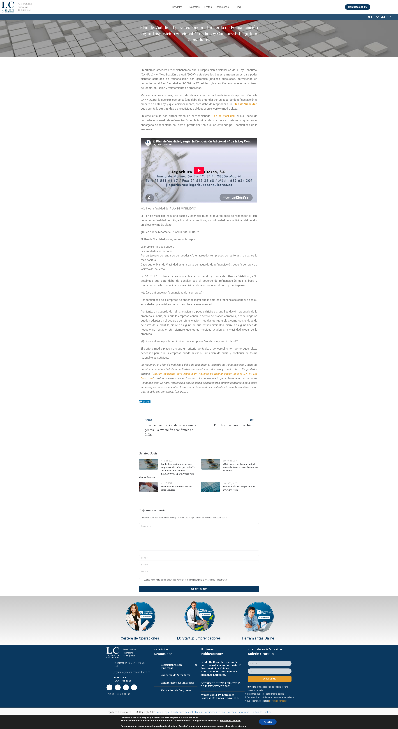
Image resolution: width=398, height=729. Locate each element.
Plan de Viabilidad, (223, 116)
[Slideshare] (134, 687)
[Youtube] (126, 687)
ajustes (242, 726)
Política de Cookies (261, 712)
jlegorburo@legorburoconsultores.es (132, 672)
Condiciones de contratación (186, 712)
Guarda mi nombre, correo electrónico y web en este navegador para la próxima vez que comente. (185, 579)
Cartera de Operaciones (140, 638)
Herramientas (123, 693)
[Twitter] (109, 687)
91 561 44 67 (379, 17)
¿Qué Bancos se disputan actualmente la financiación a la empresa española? (240, 467)
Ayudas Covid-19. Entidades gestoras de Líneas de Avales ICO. (221, 696)
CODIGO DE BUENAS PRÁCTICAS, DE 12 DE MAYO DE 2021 (221, 685)
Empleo (110, 693)
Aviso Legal (163, 712)
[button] (357, 7)
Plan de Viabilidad (245, 104)
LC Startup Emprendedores (199, 638)
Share (146, 402)
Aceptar (268, 722)
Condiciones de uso (214, 712)
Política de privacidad (238, 712)
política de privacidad (278, 701)
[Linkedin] (118, 687)
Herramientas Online (258, 638)
